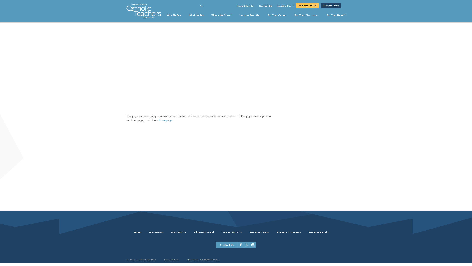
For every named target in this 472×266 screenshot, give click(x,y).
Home (137, 232)
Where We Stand (221, 15)
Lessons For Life (249, 15)
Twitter (247, 245)
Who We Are (174, 15)
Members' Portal (307, 5)
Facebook (241, 245)
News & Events (245, 6)
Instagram (253, 245)
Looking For (284, 6)
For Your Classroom (306, 15)
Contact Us (265, 6)
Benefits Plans (331, 5)
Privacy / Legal (171, 259)
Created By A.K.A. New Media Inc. (203, 259)
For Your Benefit (336, 15)
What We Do (196, 15)
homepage (166, 120)
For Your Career (277, 15)
